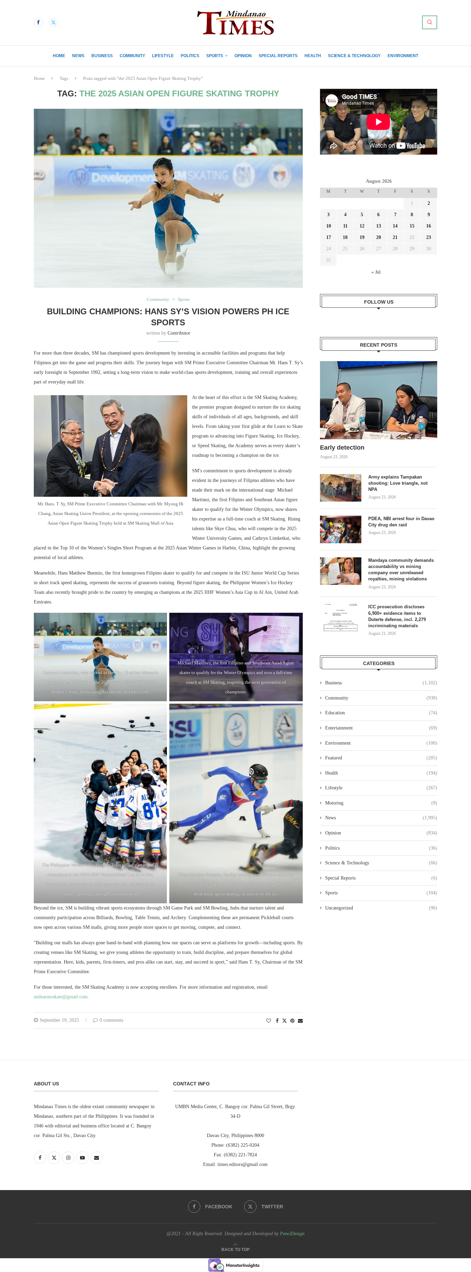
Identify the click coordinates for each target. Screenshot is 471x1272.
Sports (214, 55)
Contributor (179, 333)
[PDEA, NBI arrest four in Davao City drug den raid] (340, 529)
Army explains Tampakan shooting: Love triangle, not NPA (398, 483)
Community (132, 55)
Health (312, 55)
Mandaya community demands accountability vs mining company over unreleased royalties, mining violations (401, 570)
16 (428, 226)
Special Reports (278, 55)
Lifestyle (163, 55)
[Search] (429, 22)
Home (59, 55)
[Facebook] (38, 22)
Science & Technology (354, 55)
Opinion (243, 55)
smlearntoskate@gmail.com (61, 996)
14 (395, 226)
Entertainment (381, 727)
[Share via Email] (300, 1021)
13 (378, 226)
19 (362, 237)
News (78, 55)
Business (102, 55)
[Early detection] (378, 400)
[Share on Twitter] (284, 1021)
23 (428, 237)
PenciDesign (292, 1233)
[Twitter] (53, 22)
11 (345, 226)
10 (328, 226)
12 (362, 226)
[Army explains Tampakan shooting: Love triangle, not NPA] (340, 488)
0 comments (111, 1020)
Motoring (381, 803)
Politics (190, 55)
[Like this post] (268, 1021)
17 (328, 237)
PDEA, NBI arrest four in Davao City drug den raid (401, 521)
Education (381, 712)
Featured (381, 757)
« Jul (376, 272)
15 (412, 226)
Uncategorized (381, 908)
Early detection (343, 447)
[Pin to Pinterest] (292, 1021)
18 (345, 237)
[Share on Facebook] (277, 1021)
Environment (403, 55)
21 (395, 237)
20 (378, 237)
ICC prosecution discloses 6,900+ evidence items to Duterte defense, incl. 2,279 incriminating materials (397, 616)
